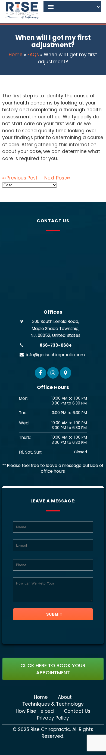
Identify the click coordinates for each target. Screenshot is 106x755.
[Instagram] (53, 373)
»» (57, 178)
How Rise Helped (35, 711)
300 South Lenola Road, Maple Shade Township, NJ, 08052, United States (55, 328)
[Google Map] (65, 373)
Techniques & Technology (53, 704)
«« (20, 178)
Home (16, 54)
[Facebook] (40, 373)
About (65, 697)
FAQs (33, 54)
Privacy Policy (53, 718)
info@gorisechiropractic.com (55, 355)
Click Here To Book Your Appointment (52, 669)
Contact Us (77, 711)
